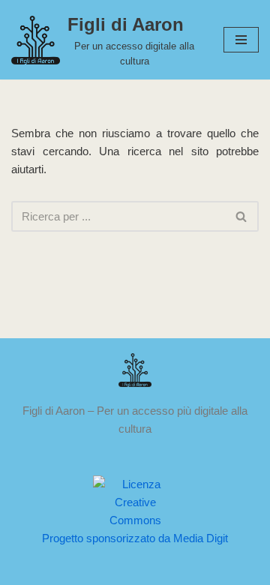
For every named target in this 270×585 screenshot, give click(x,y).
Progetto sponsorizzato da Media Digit (135, 538)
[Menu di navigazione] (241, 39)
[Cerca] (242, 216)
